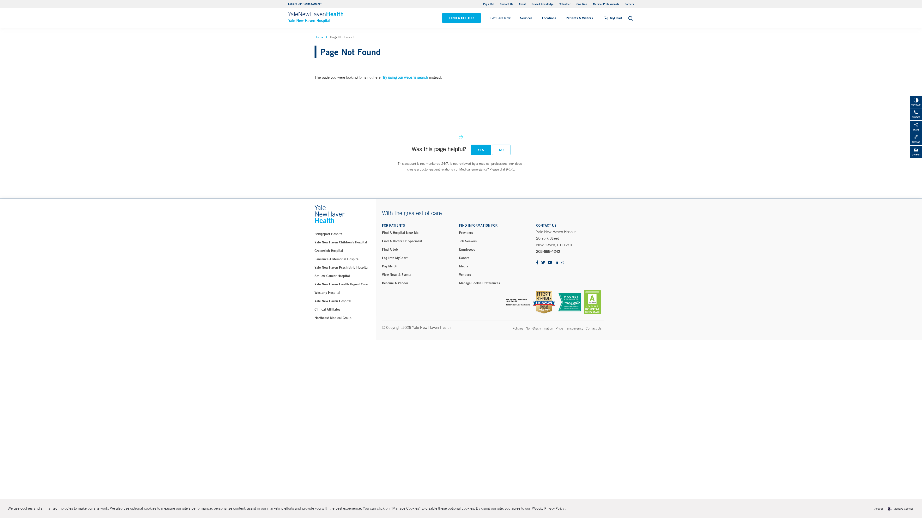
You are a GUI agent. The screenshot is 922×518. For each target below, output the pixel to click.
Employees (467, 249)
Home (319, 37)
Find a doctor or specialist (402, 241)
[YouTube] (550, 263)
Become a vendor (395, 283)
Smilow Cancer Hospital (332, 276)
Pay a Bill (488, 4)
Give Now (581, 4)
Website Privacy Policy (548, 508)
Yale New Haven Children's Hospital (341, 242)
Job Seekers (468, 241)
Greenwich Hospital (329, 250)
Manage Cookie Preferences (479, 283)
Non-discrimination (539, 328)
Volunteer (565, 4)
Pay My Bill (390, 266)
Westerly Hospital (327, 292)
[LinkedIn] (556, 263)
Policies (517, 328)
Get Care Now (500, 18)
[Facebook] (537, 263)
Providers (466, 232)
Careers (629, 4)
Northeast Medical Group (333, 318)
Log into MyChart (395, 258)
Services (526, 18)
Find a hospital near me (400, 232)
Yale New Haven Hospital (333, 301)
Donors (464, 258)
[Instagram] (562, 263)
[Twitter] (543, 263)
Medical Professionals (606, 4)
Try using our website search (405, 77)
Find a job (390, 249)
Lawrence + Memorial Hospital (337, 259)
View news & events (396, 274)
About (522, 4)
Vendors (465, 274)
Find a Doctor (461, 18)
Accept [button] (878, 509)
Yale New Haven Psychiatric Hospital (342, 267)
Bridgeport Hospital (329, 234)
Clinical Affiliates (327, 309)
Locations (549, 18)
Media (463, 266)
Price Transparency (569, 328)
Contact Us (506, 4)
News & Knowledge (543, 4)
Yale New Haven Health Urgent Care (341, 284)
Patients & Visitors (579, 18)
